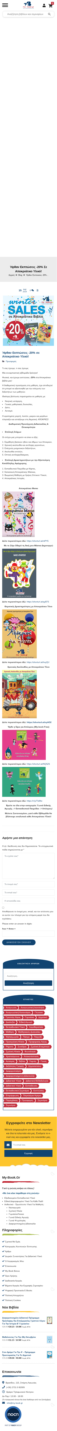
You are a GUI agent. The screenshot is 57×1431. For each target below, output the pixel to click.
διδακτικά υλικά (13, 1081)
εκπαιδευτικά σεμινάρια (17, 1090)
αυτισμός (10, 1061)
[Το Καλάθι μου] (49, 5)
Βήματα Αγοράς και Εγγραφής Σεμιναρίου (24, 1285)
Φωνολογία (30, 1051)
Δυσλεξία (10, 1022)
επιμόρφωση (12, 1095)
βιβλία (22, 1061)
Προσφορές (11, 361)
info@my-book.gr (15, 1403)
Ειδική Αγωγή (25, 1022)
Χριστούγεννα (12, 1056)
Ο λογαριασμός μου (14, 1261)
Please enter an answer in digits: (17, 924)
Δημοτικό (42, 1017)
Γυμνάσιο (29, 1017)
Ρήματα (9, 1046)
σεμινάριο (10, 1105)
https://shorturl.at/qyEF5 (38, 602)
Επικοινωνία (10, 1266)
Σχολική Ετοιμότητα (40, 1046)
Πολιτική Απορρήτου (14, 1295)
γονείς (44, 1061)
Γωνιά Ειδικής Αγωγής (19, 1217)
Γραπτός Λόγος (13, 1017)
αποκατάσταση (31, 1056)
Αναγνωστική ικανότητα (32, 1007)
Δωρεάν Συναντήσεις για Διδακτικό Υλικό (23, 1256)
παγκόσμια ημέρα (32, 1095)
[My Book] (28, 5)
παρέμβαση (11, 1100)
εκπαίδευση (31, 1085)
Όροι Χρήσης (11, 1276)
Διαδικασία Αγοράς (13, 1281)
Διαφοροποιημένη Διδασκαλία (22, 1224)
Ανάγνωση (11, 1007)
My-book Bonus (12, 1271)
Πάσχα (26, 1037)
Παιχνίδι (38, 1037)
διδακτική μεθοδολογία (37, 1081)
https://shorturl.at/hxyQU (38, 662)
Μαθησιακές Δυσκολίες (29, 1032)
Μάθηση (10, 1032)
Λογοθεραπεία (36, 1027)
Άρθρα (8, 1251)
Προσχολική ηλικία (15, 1041)
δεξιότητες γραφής (15, 1066)
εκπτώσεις (38, 1090)
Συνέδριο (22, 1046)
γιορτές (32, 1061)
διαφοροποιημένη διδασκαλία (20, 1076)
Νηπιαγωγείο (12, 1037)
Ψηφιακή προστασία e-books (18, 1290)
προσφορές (27, 1100)
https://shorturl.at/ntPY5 (38, 541)
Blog (20, 275)
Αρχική (11, 275)
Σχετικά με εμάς (12, 1241)
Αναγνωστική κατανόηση (18, 1012)
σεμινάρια (42, 1100)
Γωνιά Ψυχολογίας (17, 1220)
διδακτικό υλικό (13, 1085)
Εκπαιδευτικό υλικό (15, 1027)
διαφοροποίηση (13, 1071)
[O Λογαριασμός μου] (43, 5)
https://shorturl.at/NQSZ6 (38, 764)
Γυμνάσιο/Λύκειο (16, 1214)
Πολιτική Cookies (13, 1300)
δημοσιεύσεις (34, 1066)
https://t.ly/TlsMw (34, 801)
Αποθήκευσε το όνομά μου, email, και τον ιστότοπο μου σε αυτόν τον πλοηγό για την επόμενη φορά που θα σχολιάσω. (27, 915)
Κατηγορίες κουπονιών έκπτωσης (21, 1246)
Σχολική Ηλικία (13, 1051)
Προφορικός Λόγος (38, 1041)
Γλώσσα (39, 1012)
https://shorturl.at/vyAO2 (39, 722)
